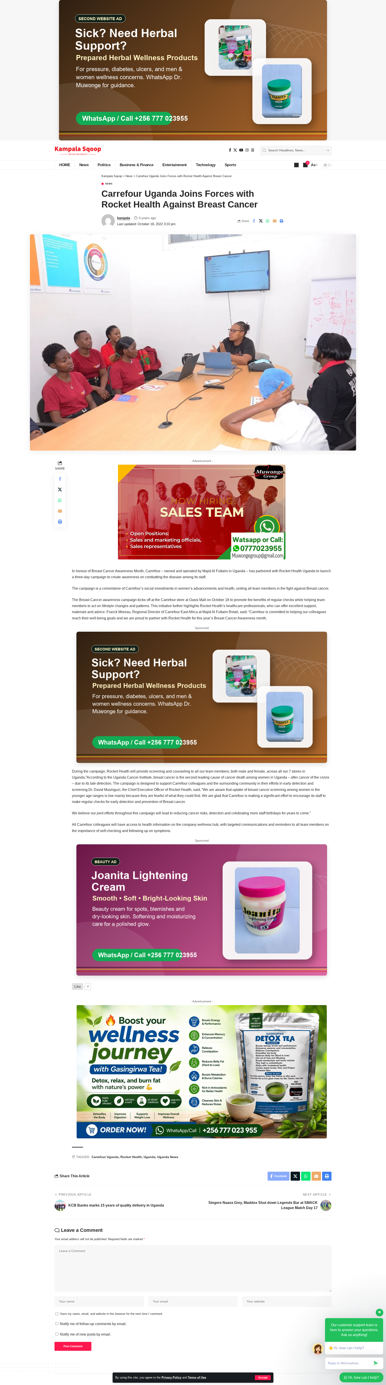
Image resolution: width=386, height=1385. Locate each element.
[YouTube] (241, 150)
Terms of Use (197, 1377)
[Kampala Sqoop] (78, 150)
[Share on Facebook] (254, 220)
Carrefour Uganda (105, 1157)
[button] (263, 1377)
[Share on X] (261, 220)
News (109, 184)
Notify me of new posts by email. (85, 1334)
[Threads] (253, 150)
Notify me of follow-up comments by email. (93, 1324)
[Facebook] (230, 150)
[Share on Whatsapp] (267, 220)
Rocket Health (131, 1157)
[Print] (281, 220)
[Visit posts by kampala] (108, 221)
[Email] (274, 220)
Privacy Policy (171, 1377)
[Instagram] (247, 150)
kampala (123, 218)
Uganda (149, 1157)
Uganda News (167, 1157)
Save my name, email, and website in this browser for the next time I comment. (111, 1313)
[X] (235, 150)
